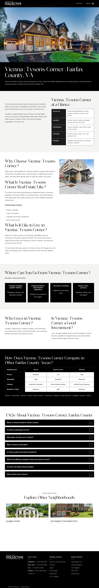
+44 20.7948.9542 (40, 571)
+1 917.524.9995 (41, 565)
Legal (51, 568)
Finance (52, 565)
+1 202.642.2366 (38, 568)
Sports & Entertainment (57, 562)
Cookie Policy (25, 587)
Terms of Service (13, 587)
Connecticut (75, 574)
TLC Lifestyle (54, 577)
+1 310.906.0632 (41, 562)
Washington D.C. (77, 562)
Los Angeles (75, 568)
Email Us (31, 574)
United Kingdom (76, 565)
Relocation (53, 574)
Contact (79, 3)
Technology (53, 571)
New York (74, 571)
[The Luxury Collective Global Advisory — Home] (13, 3)
